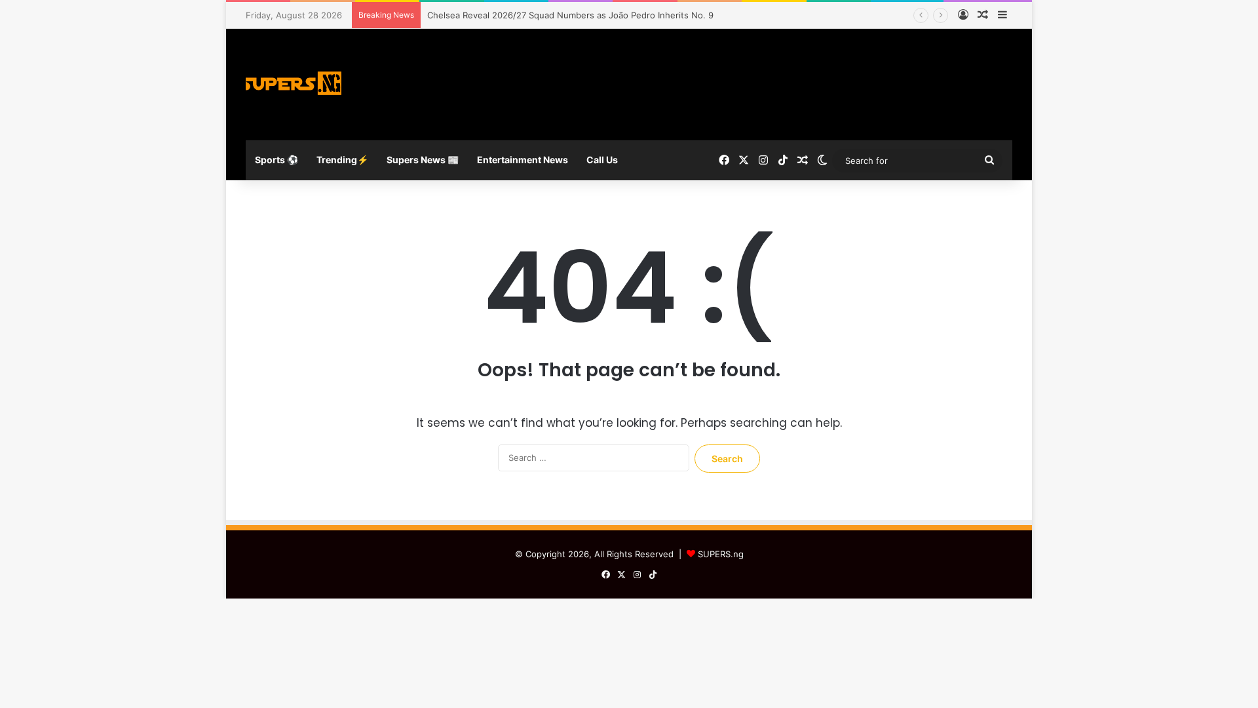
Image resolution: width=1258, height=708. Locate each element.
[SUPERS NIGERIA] (295, 84)
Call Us (602, 159)
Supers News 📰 (423, 159)
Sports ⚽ (276, 159)
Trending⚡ (342, 159)
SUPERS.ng (721, 554)
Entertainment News (522, 159)
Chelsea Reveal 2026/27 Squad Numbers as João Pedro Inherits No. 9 (570, 15)
